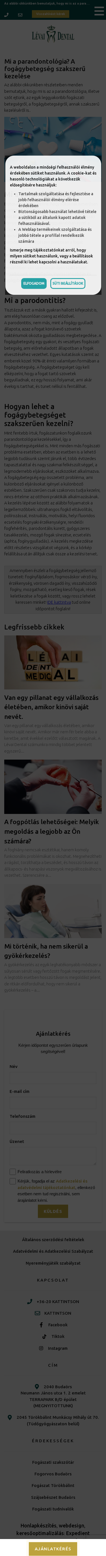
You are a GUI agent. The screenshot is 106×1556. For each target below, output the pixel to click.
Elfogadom (33, 283)
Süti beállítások (68, 283)
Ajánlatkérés (53, 1548)
